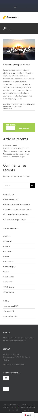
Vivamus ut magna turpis (14, 157)
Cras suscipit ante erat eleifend (16, 154)
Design (31, 104)
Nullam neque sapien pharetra (16, 64)
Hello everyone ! (10, 145)
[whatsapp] (28, 410)
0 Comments (17, 106)
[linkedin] (13, 410)
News (6, 256)
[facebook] (9, 410)
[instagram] (17, 410)
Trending (8, 282)
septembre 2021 (11, 306)
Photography (10, 267)
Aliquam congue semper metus (16, 151)
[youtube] (25, 410)
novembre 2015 (10, 316)
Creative (7, 241)
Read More (7, 109)
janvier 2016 (9, 311)
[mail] (21, 410)
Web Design (9, 287)
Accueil (5, 30)
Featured (8, 251)
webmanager (10, 104)
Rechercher (11, 125)
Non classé (9, 262)
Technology (7, 106)
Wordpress (9, 292)
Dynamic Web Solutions (27, 407)
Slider (6, 272)
